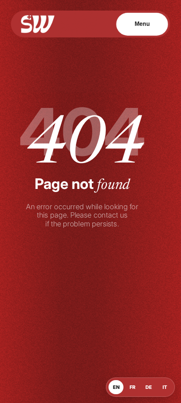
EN (116, 387)
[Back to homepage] (38, 24)
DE (148, 387)
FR (132, 387)
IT (165, 387)
